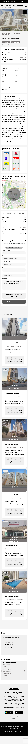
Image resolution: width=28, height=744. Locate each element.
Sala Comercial (7, 671)
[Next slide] (25, 20)
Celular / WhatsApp (6, 261)
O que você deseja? (6, 250)
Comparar (16, 42)
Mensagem (4, 278)
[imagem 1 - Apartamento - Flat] (14, 529)
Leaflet (16, 208)
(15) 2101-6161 (8, 646)
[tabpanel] (14, 20)
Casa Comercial (7, 668)
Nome (3, 255)
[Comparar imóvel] (25, 321)
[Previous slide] (2, 20)
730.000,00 (23, 57)
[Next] (24, 326)
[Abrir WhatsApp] (24, 740)
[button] (22, 1)
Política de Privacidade (14, 716)
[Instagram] (15, 689)
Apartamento (5, 37)
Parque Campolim (17, 37)
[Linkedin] (18, 689)
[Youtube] (12, 689)
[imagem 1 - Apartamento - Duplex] (14, 377)
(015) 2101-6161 (15, 1)
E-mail (3, 267)
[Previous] (4, 326)
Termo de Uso (14, 718)
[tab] (21, 12)
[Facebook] (10, 689)
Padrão (10, 37)
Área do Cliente (6, 1)
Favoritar (6, 42)
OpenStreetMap (23, 208)
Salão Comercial (7, 673)
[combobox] (14, 252)
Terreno (5, 675)
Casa (4, 666)
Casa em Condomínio (8, 669)
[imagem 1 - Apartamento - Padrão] (14, 327)
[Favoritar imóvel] (25, 319)
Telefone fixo (7, 273)
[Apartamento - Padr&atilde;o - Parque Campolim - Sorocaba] (11, 6)
